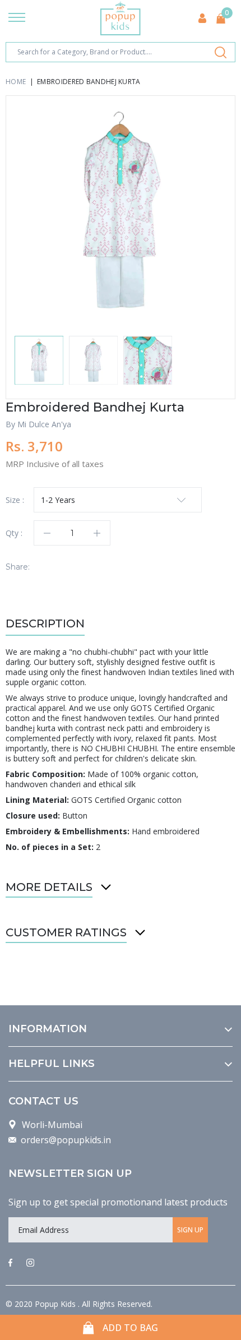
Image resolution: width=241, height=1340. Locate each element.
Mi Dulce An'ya (44, 424)
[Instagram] (30, 1263)
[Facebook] (10, 1263)
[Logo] (120, 18)
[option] (120, 210)
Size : (15, 500)
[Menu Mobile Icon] (16, 18)
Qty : (14, 533)
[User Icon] (202, 18)
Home (16, 81)
